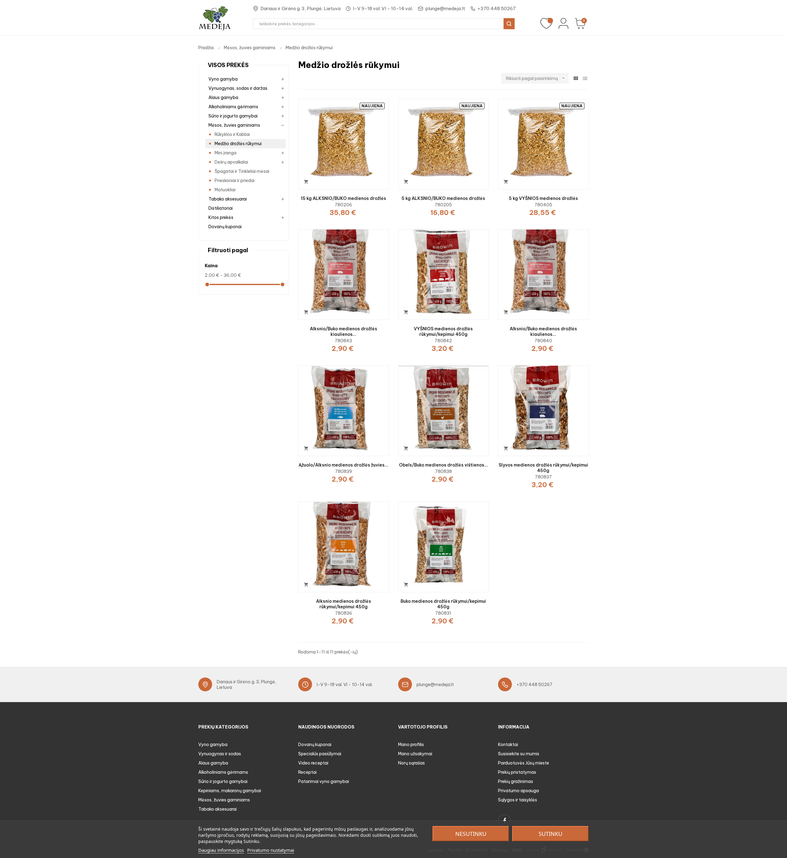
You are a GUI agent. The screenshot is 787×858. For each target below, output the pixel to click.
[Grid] (575, 78)
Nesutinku (470, 833)
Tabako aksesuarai (227, 199)
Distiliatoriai (220, 208)
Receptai (307, 772)
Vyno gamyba (223, 79)
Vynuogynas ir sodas (219, 754)
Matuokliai (225, 190)
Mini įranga (225, 153)
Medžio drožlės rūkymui (238, 143)
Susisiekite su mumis (518, 754)
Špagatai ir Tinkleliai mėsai (242, 171)
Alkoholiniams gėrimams (233, 106)
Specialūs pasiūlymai (319, 754)
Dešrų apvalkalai (231, 162)
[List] (585, 78)
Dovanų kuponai (225, 226)
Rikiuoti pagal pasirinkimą (536, 78)
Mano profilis (411, 744)
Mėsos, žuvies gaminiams (234, 125)
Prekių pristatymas (517, 772)
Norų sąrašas (411, 763)
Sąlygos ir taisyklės (517, 800)
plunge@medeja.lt (445, 8)
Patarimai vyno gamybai (323, 781)
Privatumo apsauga (518, 790)
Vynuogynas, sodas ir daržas (237, 88)
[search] (509, 23)
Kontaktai (508, 744)
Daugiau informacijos (221, 850)
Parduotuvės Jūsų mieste (523, 763)
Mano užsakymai (415, 754)
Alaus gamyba (223, 97)
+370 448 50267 (496, 8)
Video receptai (313, 763)
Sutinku (550, 833)
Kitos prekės (220, 217)
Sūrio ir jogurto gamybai (233, 116)
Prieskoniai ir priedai (235, 180)
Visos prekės (228, 65)
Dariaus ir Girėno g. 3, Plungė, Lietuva (300, 8)
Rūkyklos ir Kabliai (232, 134)
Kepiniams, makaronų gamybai (229, 790)
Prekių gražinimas (515, 781)
